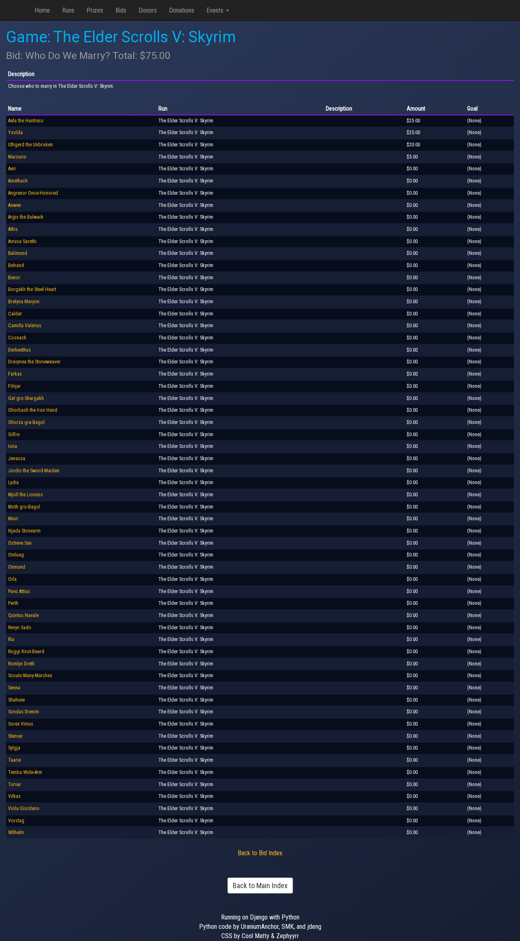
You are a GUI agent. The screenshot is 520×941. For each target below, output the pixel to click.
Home (42, 10)
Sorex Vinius (20, 724)
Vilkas (14, 796)
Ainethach (18, 181)
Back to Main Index (260, 885)
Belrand (16, 265)
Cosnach (17, 338)
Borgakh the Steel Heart (32, 289)
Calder (15, 314)
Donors (148, 10)
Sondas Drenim (23, 712)
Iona (12, 446)
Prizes (95, 10)
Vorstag (16, 821)
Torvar (14, 784)
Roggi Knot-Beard (26, 651)
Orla (12, 579)
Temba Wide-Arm (25, 772)
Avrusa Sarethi (22, 241)
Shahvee (16, 700)
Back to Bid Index (260, 853)
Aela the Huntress (25, 121)
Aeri (12, 169)
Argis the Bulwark (25, 217)
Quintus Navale (23, 615)
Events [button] (215, 10)
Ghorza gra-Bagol (26, 422)
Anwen (14, 205)
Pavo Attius (19, 591)
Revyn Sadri (19, 627)
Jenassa (16, 458)
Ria (11, 639)
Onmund (16, 567)
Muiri (13, 519)
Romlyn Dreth (21, 664)
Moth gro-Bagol (24, 507)
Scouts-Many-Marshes (30, 675)
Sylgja (14, 748)
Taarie (14, 760)
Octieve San (20, 543)
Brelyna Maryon (23, 301)
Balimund (17, 253)
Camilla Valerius (24, 325)
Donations (181, 10)
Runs (68, 10)
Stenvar (15, 736)
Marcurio (17, 157)
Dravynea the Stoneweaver (34, 362)
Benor (14, 277)
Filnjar (14, 386)
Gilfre (14, 434)
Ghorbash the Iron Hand (32, 410)
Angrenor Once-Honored (33, 193)
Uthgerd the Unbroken (30, 145)
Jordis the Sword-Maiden (33, 471)
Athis (13, 229)
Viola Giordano (23, 808)
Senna (14, 688)
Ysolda (15, 132)
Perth (13, 603)
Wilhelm (16, 832)
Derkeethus (19, 350)
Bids (120, 10)
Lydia (13, 482)
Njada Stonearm (24, 531)
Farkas (15, 374)
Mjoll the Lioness (25, 495)
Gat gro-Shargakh (26, 398)
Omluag (16, 555)
